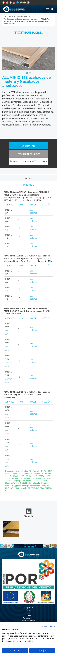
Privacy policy (48, 626)
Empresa (28, 607)
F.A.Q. (28, 612)
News (28, 610)
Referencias (28, 618)
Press (28, 615)
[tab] (28, 177)
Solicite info (29, 146)
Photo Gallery (28, 620)
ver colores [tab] (33, 211)
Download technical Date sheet (28, 161)
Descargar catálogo (28, 153)
